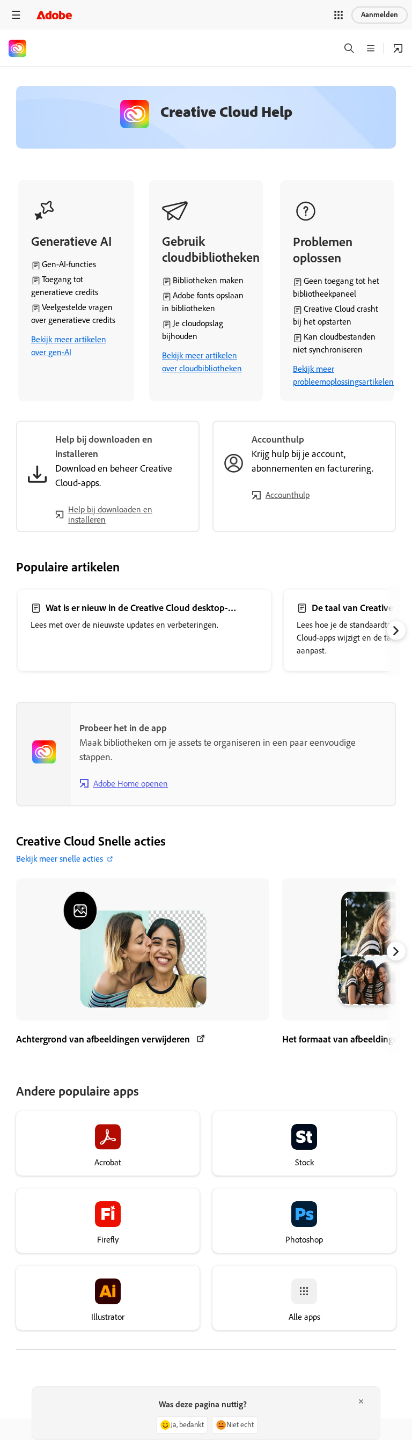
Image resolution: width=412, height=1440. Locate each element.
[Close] (361, 1401)
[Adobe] (54, 15)
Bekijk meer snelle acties (59, 859)
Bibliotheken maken (208, 280)
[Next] (396, 630)
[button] (338, 15)
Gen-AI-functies (69, 264)
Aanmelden (379, 14)
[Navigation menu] (16, 15)
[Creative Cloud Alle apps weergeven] (398, 48)
